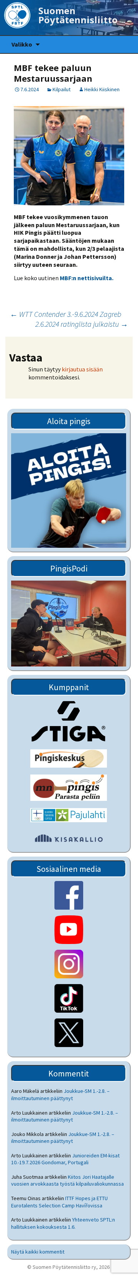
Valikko (22, 44)
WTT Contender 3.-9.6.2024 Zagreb (66, 314)
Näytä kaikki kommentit (37, 1251)
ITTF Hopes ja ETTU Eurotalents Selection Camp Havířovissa (59, 1202)
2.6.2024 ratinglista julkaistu (81, 324)
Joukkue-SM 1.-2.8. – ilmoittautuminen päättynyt (60, 1094)
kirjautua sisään (82, 369)
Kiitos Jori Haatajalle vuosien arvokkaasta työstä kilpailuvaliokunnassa (67, 1180)
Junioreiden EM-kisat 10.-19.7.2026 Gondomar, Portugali (65, 1159)
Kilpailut (62, 89)
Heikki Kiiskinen (102, 89)
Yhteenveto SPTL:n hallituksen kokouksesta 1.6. (63, 1223)
